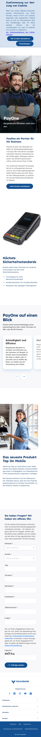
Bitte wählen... (13, 558)
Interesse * (9, 543)
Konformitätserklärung (31, 729)
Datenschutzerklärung (13, 646)
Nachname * (9, 586)
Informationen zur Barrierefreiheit (12, 729)
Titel (6, 565)
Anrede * (8, 554)
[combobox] (20, 547)
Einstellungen (24, 44)
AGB (20, 724)
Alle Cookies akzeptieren (20, 39)
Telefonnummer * (11, 607)
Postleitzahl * (10, 597)
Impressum (13, 724)
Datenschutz (27, 724)
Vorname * (9, 575)
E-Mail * (8, 618)
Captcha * (8, 650)
